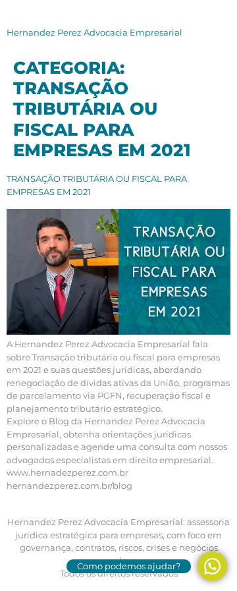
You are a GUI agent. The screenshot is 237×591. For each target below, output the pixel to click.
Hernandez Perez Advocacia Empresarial (94, 32)
